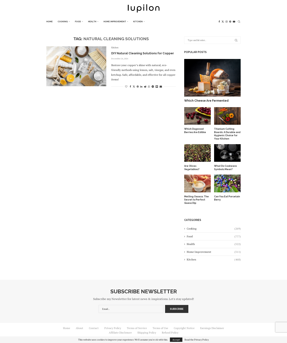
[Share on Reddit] (145, 86)
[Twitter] (223, 21)
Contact (94, 328)
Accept (176, 339)
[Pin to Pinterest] (138, 86)
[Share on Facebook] (130, 86)
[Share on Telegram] (153, 86)
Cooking (63, 21)
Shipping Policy (146, 332)
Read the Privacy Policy (197, 340)
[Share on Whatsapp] (149, 86)
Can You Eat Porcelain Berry (227, 198)
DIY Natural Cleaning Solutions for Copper (142, 53)
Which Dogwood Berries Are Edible (195, 131)
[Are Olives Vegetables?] (197, 153)
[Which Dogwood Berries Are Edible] (197, 116)
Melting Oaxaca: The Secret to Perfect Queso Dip (196, 199)
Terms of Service (137, 328)
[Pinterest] (230, 21)
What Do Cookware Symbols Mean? (225, 168)
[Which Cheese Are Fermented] (212, 78)
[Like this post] (126, 86)
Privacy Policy (112, 328)
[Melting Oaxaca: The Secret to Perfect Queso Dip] (197, 183)
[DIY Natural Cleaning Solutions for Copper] (76, 66)
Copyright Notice (184, 328)
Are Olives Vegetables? (191, 168)
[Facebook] (219, 21)
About (79, 328)
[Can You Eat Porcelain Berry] (227, 183)
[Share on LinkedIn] (141, 86)
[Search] (239, 21)
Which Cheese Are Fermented (206, 100)
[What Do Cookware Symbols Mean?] (227, 153)
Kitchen (138, 21)
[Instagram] (227, 21)
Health (92, 21)
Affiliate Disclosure (120, 332)
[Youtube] (234, 21)
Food (78, 21)
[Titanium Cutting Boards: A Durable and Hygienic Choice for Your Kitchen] (227, 116)
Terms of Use (160, 328)
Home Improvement (114, 21)
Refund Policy (170, 332)
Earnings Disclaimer (212, 328)
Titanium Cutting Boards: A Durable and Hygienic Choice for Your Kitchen (227, 134)
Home (49, 21)
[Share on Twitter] (134, 86)
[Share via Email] (161, 86)
